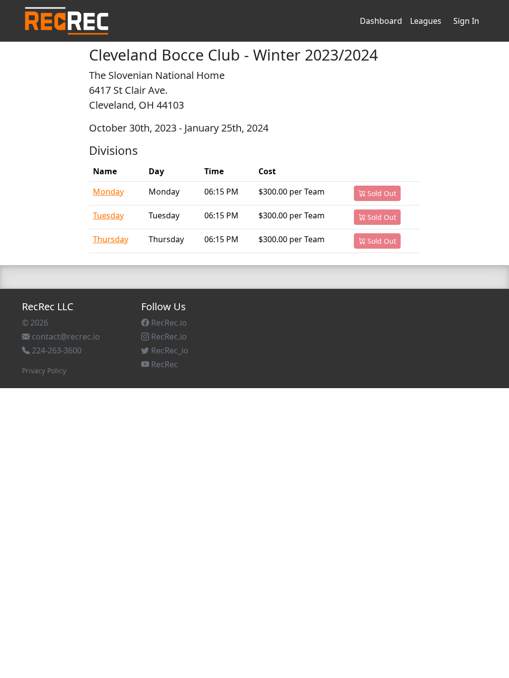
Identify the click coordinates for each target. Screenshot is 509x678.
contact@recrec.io (65, 336)
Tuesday (108, 215)
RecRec (163, 364)
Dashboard (381, 20)
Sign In (466, 20)
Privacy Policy (44, 370)
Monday (108, 191)
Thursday (110, 239)
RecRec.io (168, 322)
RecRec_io (168, 350)
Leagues (425, 20)
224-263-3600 (56, 350)
